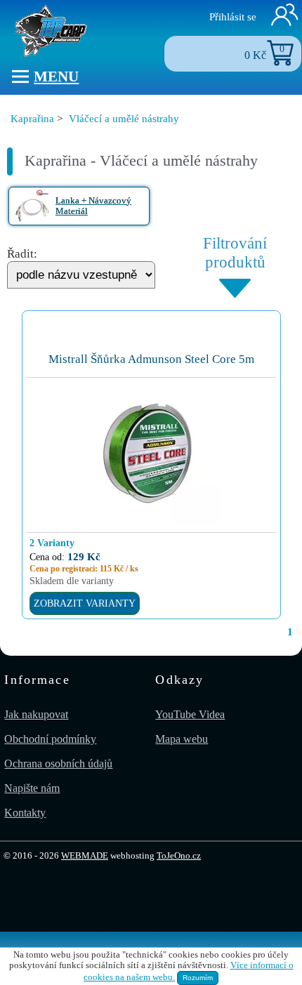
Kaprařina (32, 118)
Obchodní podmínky (50, 739)
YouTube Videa (190, 714)
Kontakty (25, 813)
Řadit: (22, 253)
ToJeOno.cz (179, 856)
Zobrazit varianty (85, 603)
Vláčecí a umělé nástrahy (124, 118)
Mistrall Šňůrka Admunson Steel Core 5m (151, 359)
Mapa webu (181, 739)
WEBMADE (84, 856)
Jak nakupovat (36, 714)
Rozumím (198, 977)
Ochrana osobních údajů (58, 763)
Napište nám (32, 788)
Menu (56, 76)
